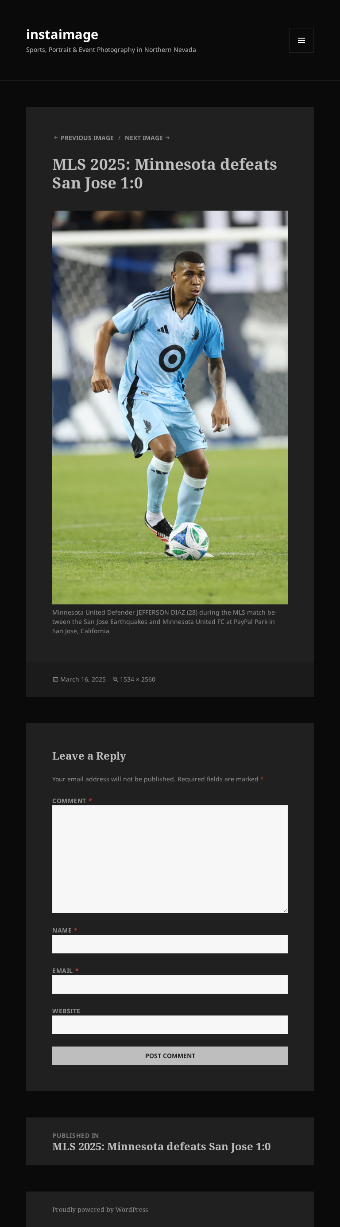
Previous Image (87, 137)
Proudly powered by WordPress (100, 1209)
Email (65, 970)
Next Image (144, 137)
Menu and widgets (302, 52)
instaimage (62, 34)
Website (66, 1011)
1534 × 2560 (137, 679)
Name (64, 930)
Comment (72, 800)
